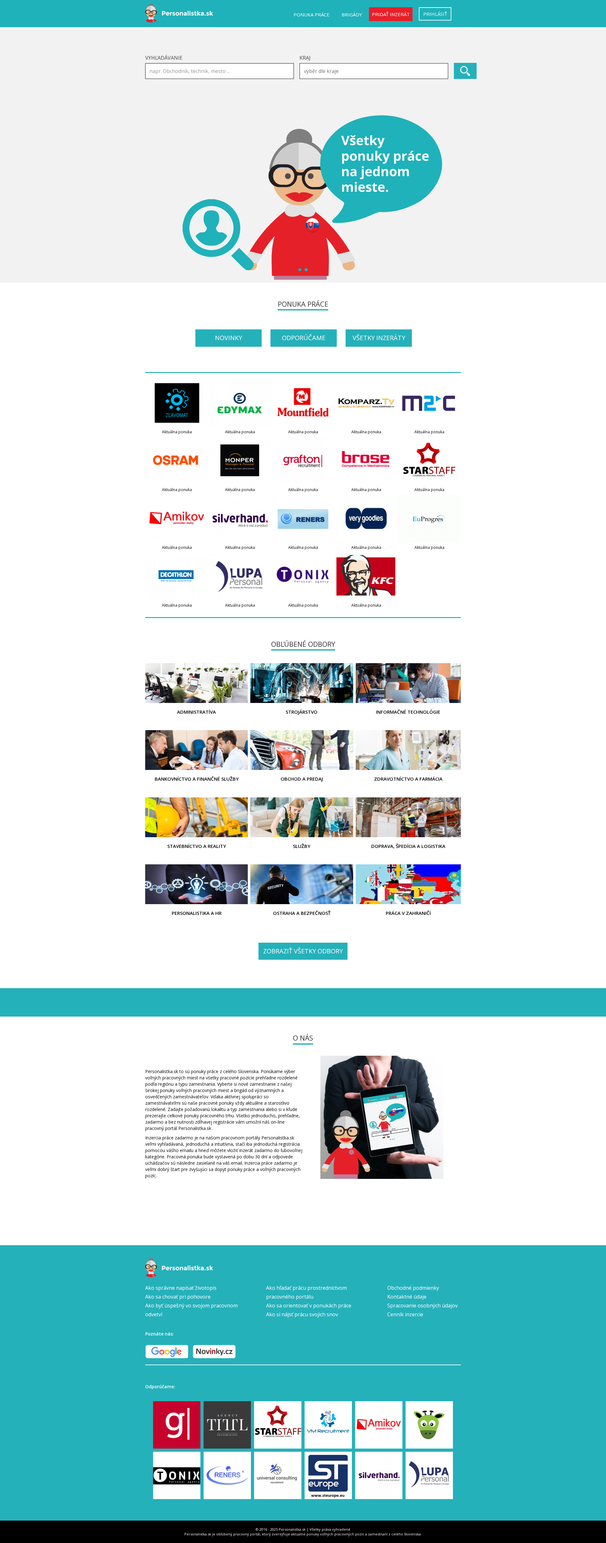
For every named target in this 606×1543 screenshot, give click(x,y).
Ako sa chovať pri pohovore (178, 1296)
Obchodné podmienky (413, 1287)
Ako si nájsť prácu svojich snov (302, 1314)
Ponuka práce (312, 14)
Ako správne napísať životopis (181, 1287)
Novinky (228, 337)
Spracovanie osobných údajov (422, 1305)
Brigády (352, 14)
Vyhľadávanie (163, 57)
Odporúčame (303, 337)
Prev (153, 198)
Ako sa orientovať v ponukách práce (308, 1305)
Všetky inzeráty (379, 337)
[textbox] (375, 71)
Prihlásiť (435, 14)
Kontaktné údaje (406, 1296)
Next (453, 198)
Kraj (305, 57)
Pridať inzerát (391, 14)
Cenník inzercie (405, 1314)
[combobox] (374, 71)
